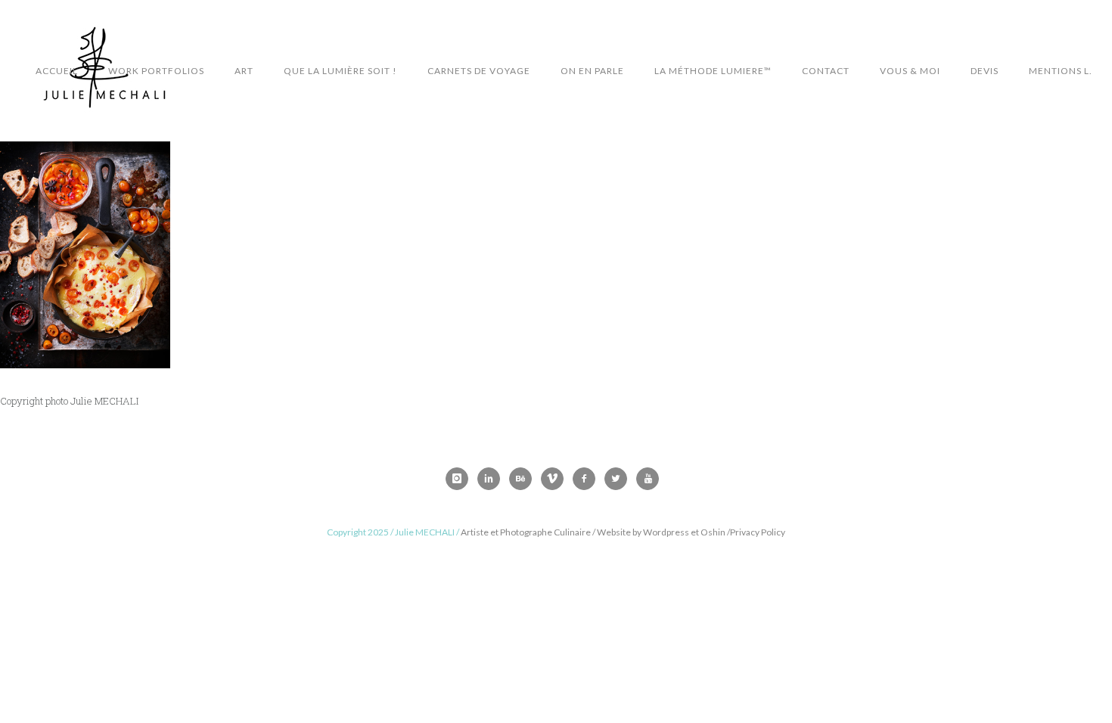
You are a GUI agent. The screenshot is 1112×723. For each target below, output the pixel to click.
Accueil (57, 70)
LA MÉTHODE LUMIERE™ (713, 70)
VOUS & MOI (910, 70)
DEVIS (985, 70)
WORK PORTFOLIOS (156, 70)
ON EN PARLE (592, 70)
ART (244, 70)
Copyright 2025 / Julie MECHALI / (394, 532)
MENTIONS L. (1060, 70)
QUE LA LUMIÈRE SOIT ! (340, 70)
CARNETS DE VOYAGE (478, 70)
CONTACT (826, 70)
